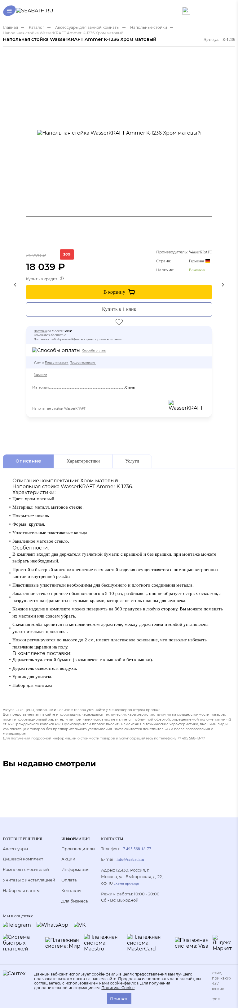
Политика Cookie (117, 988)
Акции (68, 858)
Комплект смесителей (26, 869)
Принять (119, 998)
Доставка (40, 331)
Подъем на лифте (82, 362)
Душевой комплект (23, 858)
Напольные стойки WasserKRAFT (59, 409)
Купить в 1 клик (119, 309)
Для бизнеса (74, 900)
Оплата (69, 879)
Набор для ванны (21, 890)
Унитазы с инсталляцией (29, 879)
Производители (78, 848)
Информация (75, 869)
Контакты (71, 890)
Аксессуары (15, 848)
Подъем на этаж (56, 362)
